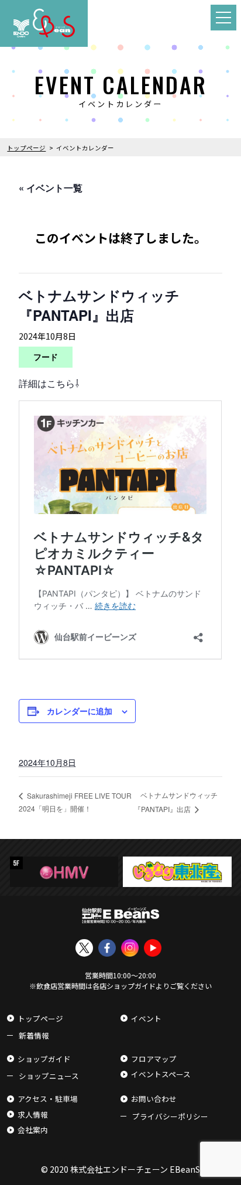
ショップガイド (44, 1058)
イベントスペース (161, 1074)
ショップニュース (49, 1075)
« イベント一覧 (50, 187)
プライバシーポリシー (170, 1116)
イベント (146, 1018)
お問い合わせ (154, 1098)
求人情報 (33, 1114)
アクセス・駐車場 (48, 1098)
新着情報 (34, 1035)
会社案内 (33, 1129)
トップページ (40, 1018)
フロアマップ (154, 1058)
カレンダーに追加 (79, 711)
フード (45, 356)
